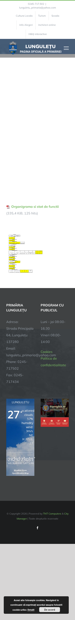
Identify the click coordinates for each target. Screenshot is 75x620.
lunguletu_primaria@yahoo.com (37, 7)
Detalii (31, 609)
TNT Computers (52, 513)
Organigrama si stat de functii (35, 206)
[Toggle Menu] (66, 48)
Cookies (46, 352)
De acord (49, 609)
